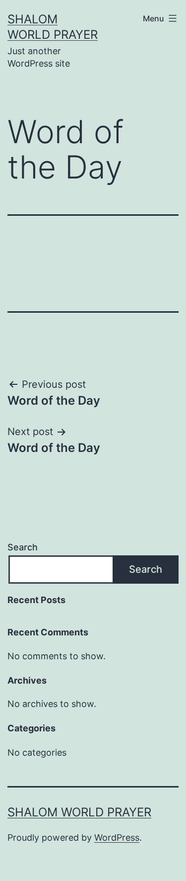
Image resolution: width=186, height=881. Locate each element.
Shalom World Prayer (79, 812)
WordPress (116, 837)
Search (22, 547)
